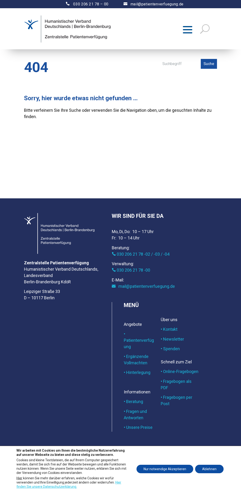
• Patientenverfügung (139, 340)
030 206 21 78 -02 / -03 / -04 (140, 254)
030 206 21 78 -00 (131, 270)
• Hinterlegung (137, 372)
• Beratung (133, 401)
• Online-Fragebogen (179, 371)
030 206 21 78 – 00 (82, 4)
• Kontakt (169, 329)
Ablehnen (209, 469)
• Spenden (170, 348)
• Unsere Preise (138, 427)
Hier (19, 478)
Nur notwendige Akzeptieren (165, 469)
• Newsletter (172, 339)
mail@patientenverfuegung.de (154, 4)
